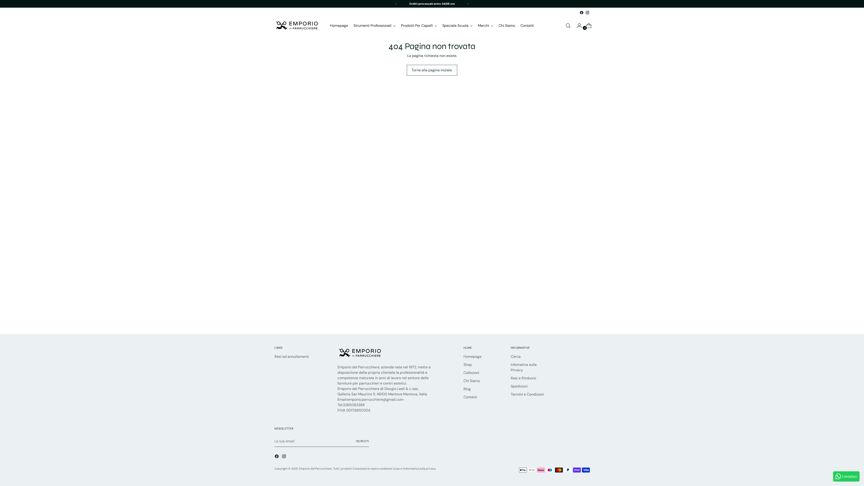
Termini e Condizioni (527, 394)
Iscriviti (362, 441)
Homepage (473, 356)
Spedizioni (519, 386)
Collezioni (471, 372)
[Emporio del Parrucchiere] (297, 25)
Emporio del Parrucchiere (315, 468)
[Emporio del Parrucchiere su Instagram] (587, 13)
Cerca (516, 356)
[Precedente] (396, 4)
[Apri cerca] (568, 25)
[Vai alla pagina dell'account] (577, 25)
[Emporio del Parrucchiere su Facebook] (582, 13)
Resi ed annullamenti (291, 356)
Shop (468, 364)
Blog (467, 389)
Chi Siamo (472, 380)
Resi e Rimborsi (523, 378)
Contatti (470, 397)
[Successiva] (468, 4)
